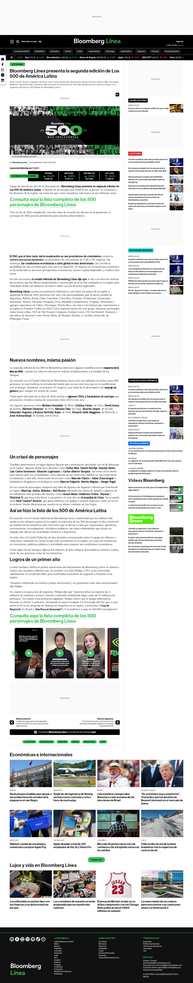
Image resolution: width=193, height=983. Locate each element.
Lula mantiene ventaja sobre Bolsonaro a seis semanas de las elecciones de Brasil (115, 797)
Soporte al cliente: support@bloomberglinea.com (162, 967)
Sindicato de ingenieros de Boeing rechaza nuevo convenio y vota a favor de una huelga (73, 797)
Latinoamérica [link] (94, 51)
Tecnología (147, 948)
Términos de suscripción (152, 946)
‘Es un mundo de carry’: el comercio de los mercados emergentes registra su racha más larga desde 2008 (96, 723)
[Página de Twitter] (17, 939)
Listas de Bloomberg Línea (109, 958)
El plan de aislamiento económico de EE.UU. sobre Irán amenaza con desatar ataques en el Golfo (147, 206)
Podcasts (102, 955)
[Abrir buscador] (17, 41)
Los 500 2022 (29, 742)
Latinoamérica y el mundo (64, 942)
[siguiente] (118, 722)
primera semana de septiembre (27, 259)
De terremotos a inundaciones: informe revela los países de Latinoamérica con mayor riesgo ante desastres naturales (147, 549)
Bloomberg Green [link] (172, 51)
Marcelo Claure (89, 742)
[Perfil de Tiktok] (38, 939)
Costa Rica (58, 967)
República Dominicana (62, 971)
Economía (102, 942)
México (57, 946)
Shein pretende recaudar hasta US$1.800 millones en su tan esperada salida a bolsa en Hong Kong (146, 179)
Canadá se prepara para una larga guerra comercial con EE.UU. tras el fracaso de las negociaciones (32, 723)
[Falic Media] (167, 45)
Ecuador (57, 960)
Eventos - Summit (150, 961)
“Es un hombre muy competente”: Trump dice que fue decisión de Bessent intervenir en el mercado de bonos (162, 798)
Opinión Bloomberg (139, 443)
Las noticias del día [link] (21, 51)
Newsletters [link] (39, 51)
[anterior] (12, 722)
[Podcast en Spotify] (43, 939)
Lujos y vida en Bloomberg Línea (43, 865)
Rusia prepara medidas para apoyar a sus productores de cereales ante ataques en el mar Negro (31, 797)
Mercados (103, 944)
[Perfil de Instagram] (27, 939)
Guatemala (58, 974)
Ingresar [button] (179, 41)
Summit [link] (68, 51)
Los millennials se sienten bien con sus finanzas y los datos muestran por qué (30, 904)
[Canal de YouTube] (22, 939)
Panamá (57, 962)
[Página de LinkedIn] (33, 939)
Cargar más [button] (96, 859)
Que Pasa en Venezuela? (48, 609)
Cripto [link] (79, 51)
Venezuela (58, 953)
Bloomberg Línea (46, 742)
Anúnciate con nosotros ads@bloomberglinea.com (162, 965)
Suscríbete (147, 942)
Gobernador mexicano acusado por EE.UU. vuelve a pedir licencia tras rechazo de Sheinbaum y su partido (145, 197)
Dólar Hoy (102, 946)
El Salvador (58, 969)
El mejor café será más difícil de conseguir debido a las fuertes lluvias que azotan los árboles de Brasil (145, 540)
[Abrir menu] (12, 41)
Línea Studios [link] (126, 51)
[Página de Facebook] (12, 939)
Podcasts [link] (155, 51)
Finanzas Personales (106, 953)
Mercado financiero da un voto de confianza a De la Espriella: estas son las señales (118, 847)
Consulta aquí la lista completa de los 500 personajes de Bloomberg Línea (53, 202)
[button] (117, 94)
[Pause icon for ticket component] (11, 57)
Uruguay (57, 965)
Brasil (56, 944)
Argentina (58, 948)
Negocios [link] (141, 51)
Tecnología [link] (110, 51)
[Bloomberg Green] (155, 519)
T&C (145, 951)
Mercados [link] (55, 51)
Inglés (35, 168)
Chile (56, 955)
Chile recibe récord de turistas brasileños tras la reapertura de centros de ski (159, 847)
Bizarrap (75, 742)
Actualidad (17, 64)
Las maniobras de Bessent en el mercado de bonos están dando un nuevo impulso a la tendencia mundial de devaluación (146, 271)
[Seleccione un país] (40, 41)
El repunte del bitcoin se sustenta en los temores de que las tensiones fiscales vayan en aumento (147, 411)
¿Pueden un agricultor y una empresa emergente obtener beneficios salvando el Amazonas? (146, 423)
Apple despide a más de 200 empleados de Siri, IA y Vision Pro (72, 845)
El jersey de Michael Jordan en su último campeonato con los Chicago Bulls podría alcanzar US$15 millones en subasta (118, 906)
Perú (56, 958)
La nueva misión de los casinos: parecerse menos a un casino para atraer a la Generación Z (160, 904)
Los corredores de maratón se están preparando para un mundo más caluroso (74, 904)
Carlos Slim (62, 742)
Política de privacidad (151, 944)
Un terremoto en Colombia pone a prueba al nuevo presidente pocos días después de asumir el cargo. (148, 499)
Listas (103, 742)
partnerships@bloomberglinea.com (157, 963)
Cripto (101, 951)
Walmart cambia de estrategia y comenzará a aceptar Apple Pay (28, 845)
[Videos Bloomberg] (155, 480)
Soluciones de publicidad (152, 970)
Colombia (58, 951)
